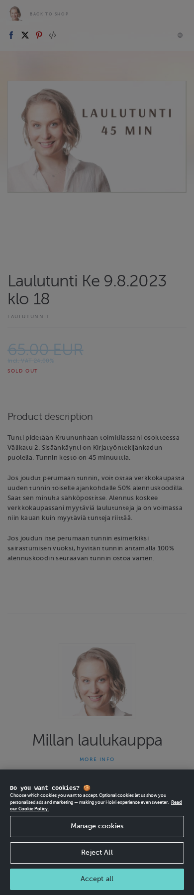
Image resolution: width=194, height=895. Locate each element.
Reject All (96, 852)
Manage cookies (97, 826)
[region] (97, 832)
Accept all (97, 879)
